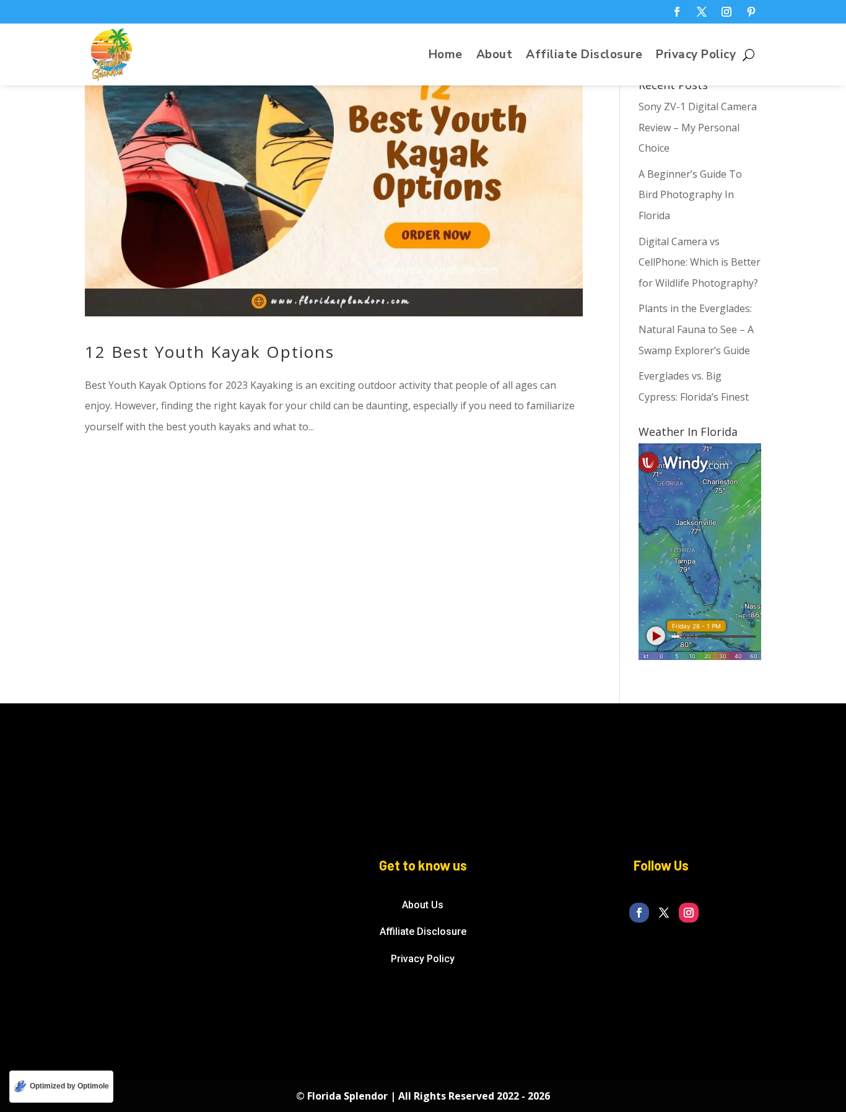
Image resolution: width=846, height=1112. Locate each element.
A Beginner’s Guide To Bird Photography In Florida (690, 194)
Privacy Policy (696, 56)
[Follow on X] (702, 12)
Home (446, 56)
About (494, 56)
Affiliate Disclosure (584, 56)
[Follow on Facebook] (677, 12)
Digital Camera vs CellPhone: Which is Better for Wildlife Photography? (700, 262)
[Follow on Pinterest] (751, 12)
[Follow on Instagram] (726, 12)
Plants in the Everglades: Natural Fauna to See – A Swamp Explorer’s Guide (696, 329)
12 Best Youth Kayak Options (209, 352)
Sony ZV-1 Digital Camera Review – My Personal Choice (698, 127)
